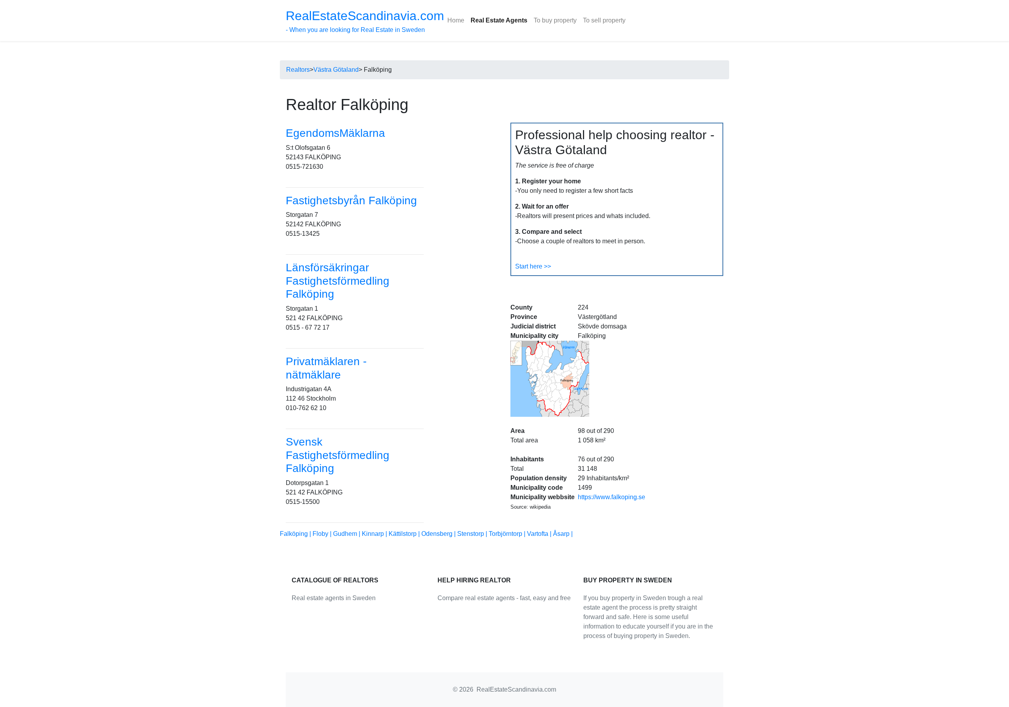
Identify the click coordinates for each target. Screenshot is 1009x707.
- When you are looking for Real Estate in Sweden (365, 21)
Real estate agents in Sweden (334, 598)
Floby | (323, 533)
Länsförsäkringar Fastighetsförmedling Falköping (337, 280)
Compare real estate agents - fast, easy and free (504, 598)
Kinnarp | (375, 533)
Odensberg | (439, 533)
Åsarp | (563, 533)
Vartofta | (540, 533)
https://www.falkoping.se (611, 497)
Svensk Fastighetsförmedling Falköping (337, 455)
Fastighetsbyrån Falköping (351, 200)
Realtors (298, 69)
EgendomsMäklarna (335, 133)
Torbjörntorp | (508, 533)
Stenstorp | (473, 533)
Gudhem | (347, 533)
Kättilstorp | (405, 533)
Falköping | (296, 533)
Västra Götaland (336, 69)
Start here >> (533, 266)
